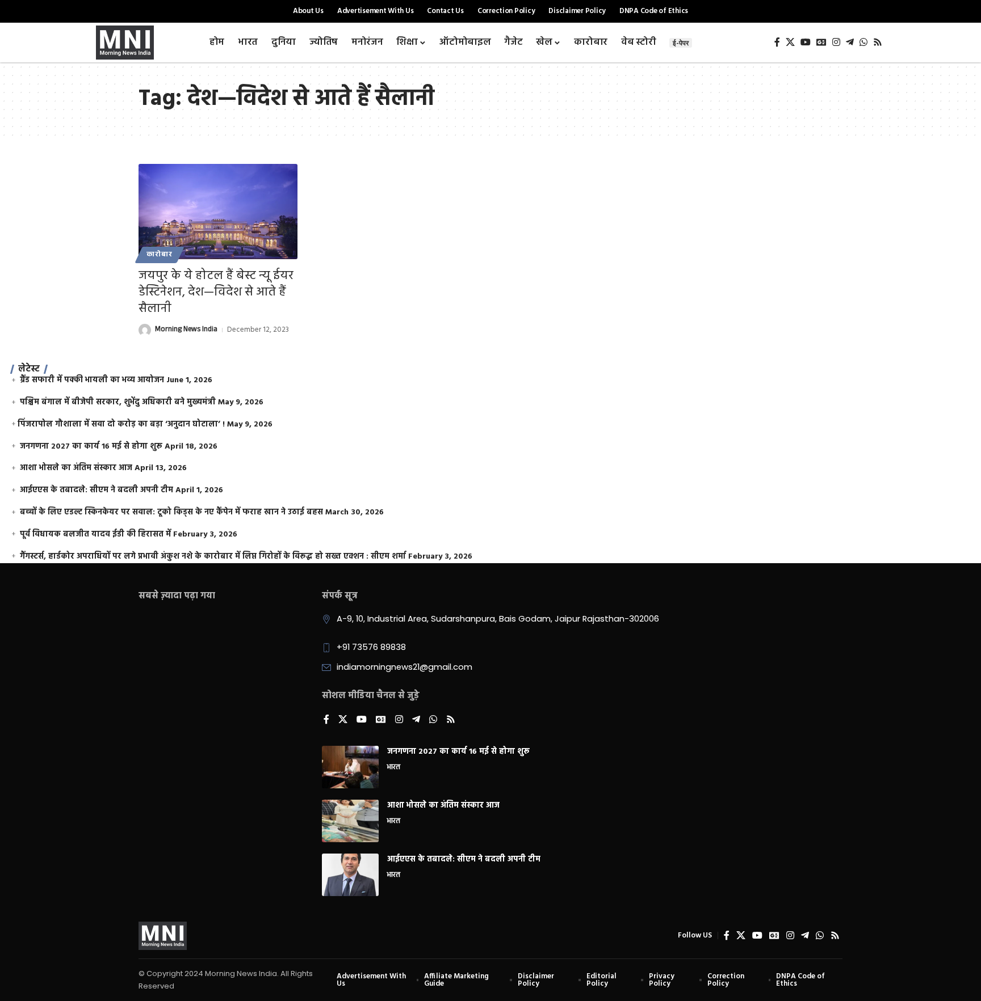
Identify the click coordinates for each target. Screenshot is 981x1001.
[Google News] (821, 42)
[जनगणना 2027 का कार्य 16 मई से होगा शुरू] (350, 767)
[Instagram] (836, 42)
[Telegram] (850, 42)
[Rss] (877, 42)
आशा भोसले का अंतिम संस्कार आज (76, 468)
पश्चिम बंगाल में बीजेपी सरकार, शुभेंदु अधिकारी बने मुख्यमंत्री (118, 402)
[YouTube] (806, 42)
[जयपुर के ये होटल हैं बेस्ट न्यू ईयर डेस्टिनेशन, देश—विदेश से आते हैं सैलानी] (218, 211)
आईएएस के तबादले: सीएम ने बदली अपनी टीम (96, 490)
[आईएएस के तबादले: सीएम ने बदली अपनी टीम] (350, 875)
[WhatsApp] (863, 42)
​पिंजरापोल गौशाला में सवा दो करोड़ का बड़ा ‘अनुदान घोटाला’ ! (121, 424)
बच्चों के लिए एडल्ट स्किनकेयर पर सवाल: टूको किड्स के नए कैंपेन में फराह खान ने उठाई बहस (171, 512)
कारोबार (159, 254)
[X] (790, 42)
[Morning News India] (163, 936)
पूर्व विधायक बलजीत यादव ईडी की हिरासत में (95, 534)
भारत (393, 768)
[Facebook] (777, 42)
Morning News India (186, 330)
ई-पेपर (681, 43)
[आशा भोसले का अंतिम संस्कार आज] (350, 821)
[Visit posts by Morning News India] (145, 330)
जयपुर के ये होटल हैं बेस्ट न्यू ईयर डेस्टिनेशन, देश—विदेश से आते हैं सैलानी (216, 292)
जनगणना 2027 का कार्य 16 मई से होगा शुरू (91, 446)
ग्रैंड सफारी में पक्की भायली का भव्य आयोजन (92, 380)
